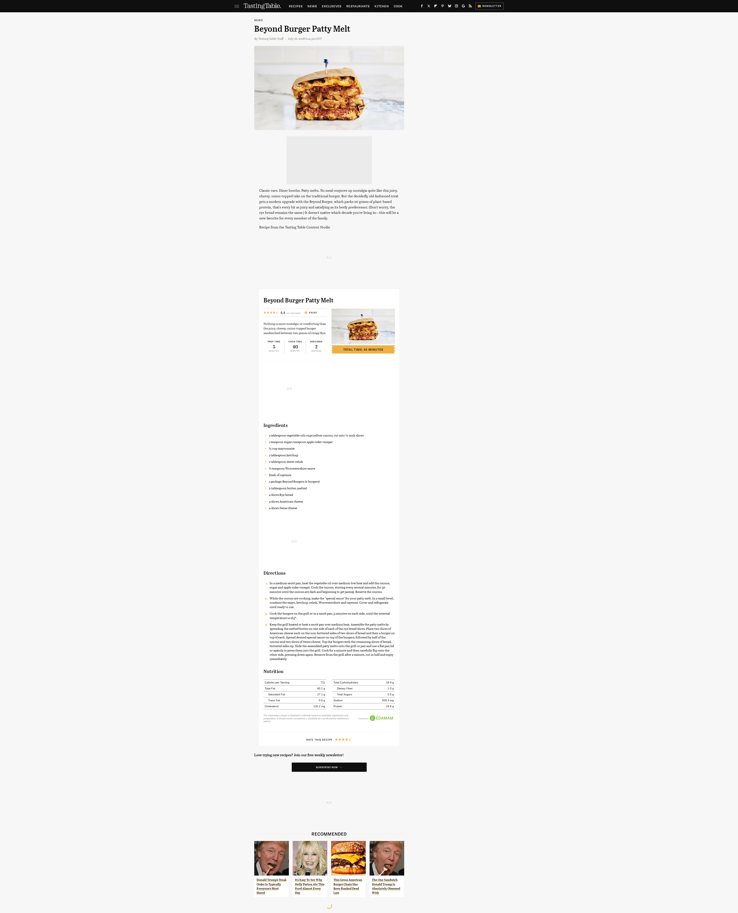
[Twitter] (429, 6)
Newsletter (491, 6)
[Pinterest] (443, 6)
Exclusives (331, 6)
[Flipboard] (436, 6)
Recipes (296, 6)
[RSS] (470, 6)
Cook (398, 6)
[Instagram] (456, 6)
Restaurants (358, 6)
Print (313, 312)
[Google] (463, 6)
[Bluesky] (449, 6)
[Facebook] (422, 6)
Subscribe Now (327, 767)
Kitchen (382, 6)
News (312, 6)
